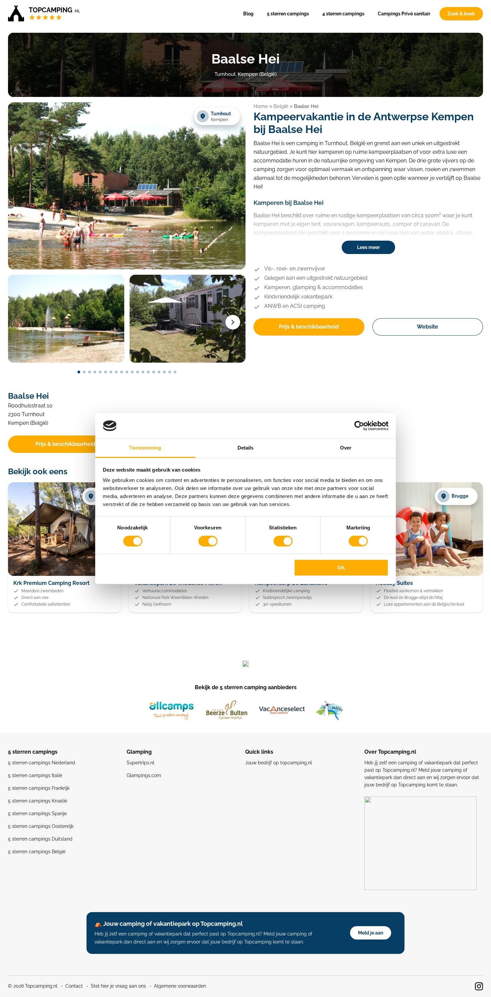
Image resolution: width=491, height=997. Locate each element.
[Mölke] (329, 710)
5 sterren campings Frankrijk (38, 788)
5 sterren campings (288, 13)
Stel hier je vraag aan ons (118, 986)
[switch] (207, 541)
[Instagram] (479, 986)
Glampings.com (144, 775)
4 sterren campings (343, 13)
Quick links (259, 752)
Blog (248, 13)
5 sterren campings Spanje (37, 813)
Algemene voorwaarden (180, 986)
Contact (74, 986)
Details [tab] (245, 448)
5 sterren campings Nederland (41, 762)
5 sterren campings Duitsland (40, 839)
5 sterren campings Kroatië (37, 800)
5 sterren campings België (36, 851)
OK (341, 568)
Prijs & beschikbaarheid (309, 327)
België (281, 106)
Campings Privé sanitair (404, 13)
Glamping (139, 752)
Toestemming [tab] (145, 448)
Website (427, 327)
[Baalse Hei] (127, 268)
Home (261, 106)
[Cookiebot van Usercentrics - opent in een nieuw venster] (359, 426)
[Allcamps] (172, 710)
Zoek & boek (461, 13)
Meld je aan (370, 933)
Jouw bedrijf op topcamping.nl (278, 762)
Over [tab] (345, 448)
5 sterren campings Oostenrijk (40, 826)
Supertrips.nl (140, 762)
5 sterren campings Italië (35, 775)
